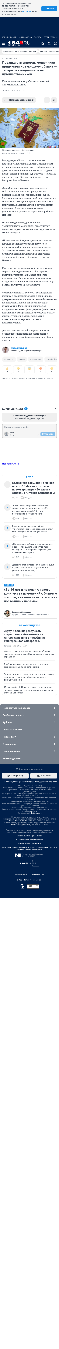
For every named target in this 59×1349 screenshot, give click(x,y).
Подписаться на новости (16, 708)
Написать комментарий (21, 100)
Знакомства (25, 37)
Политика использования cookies (29, 840)
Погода (38, 37)
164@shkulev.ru (41, 807)
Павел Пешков (19, 348)
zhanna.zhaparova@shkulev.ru (20, 821)
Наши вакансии (11, 751)
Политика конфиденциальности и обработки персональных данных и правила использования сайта (29, 848)
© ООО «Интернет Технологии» (29, 880)
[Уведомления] (49, 44)
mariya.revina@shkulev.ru (20, 825)
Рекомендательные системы (29, 844)
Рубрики (7, 722)
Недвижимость (9, 37)
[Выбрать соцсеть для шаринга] (54, 100)
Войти (12, 435)
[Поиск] (42, 44)
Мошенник (9, 359)
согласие (26, 11)
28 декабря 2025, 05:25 (11, 91)
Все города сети (12, 758)
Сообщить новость (13, 715)
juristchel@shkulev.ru (29, 811)
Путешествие (35, 359)
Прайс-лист (9, 736)
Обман (22, 359)
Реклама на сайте (12, 729)
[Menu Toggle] (3, 44)
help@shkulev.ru (36, 813)
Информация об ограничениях (29, 836)
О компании (9, 744)
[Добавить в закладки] (47, 100)
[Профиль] (55, 44)
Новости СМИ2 (10, 463)
